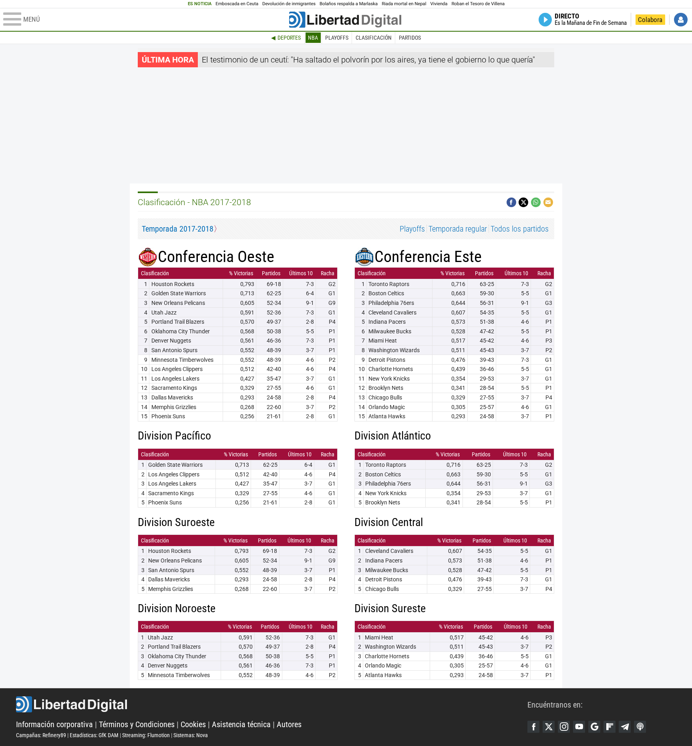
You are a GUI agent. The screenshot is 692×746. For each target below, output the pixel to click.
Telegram (625, 727)
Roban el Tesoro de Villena (478, 3)
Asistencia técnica (241, 724)
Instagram (564, 727)
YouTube (579, 727)
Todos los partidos (520, 229)
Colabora (650, 20)
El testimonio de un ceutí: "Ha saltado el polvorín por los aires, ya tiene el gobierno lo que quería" (368, 60)
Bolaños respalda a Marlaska (349, 3)
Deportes (289, 37)
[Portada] (345, 20)
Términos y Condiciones (137, 724)
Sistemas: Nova (190, 735)
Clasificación (374, 37)
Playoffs (336, 37)
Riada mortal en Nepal (404, 3)
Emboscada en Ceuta (236, 3)
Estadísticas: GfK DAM (94, 735)
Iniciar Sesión (681, 19)
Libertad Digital (271, 704)
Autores (289, 724)
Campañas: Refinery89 (41, 735)
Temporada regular (457, 229)
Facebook (533, 727)
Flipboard (609, 727)
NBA (313, 37)
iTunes (640, 727)
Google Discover (594, 727)
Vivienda (438, 3)
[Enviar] (536, 202)
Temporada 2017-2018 (177, 229)
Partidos (410, 37)
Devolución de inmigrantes (289, 3)
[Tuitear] (523, 202)
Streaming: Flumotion (146, 735)
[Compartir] (511, 202)
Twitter (549, 727)
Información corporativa (54, 724)
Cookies (193, 724)
